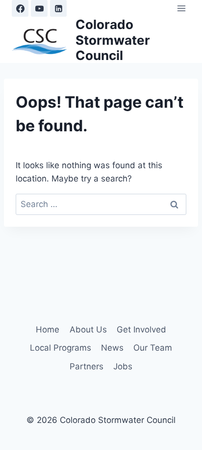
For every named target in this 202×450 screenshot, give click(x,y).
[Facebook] (20, 8)
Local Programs (60, 348)
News (112, 348)
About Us (88, 329)
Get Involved (141, 329)
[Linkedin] (58, 8)
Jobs (122, 366)
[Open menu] (181, 8)
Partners (86, 366)
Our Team (152, 348)
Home (47, 329)
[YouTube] (39, 8)
